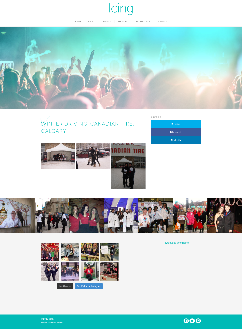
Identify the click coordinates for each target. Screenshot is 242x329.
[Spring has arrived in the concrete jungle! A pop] (109, 252)
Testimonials (142, 21)
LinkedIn (176, 140)
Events (107, 21)
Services (122, 21)
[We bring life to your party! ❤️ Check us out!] (70, 271)
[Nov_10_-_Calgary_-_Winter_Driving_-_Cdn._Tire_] (93, 156)
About (92, 21)
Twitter (176, 124)
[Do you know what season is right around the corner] (90, 271)
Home (78, 21)
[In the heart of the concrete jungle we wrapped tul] (70, 252)
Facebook (176, 132)
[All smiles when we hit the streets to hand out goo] (50, 271)
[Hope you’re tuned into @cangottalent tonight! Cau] (50, 252)
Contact (162, 21)
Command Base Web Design (55, 322)
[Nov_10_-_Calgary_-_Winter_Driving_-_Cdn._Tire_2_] (128, 166)
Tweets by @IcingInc (177, 242)
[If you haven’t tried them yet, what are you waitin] (90, 252)
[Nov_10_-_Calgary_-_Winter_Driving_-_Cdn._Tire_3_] (58, 156)
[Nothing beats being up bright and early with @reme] (109, 271)
